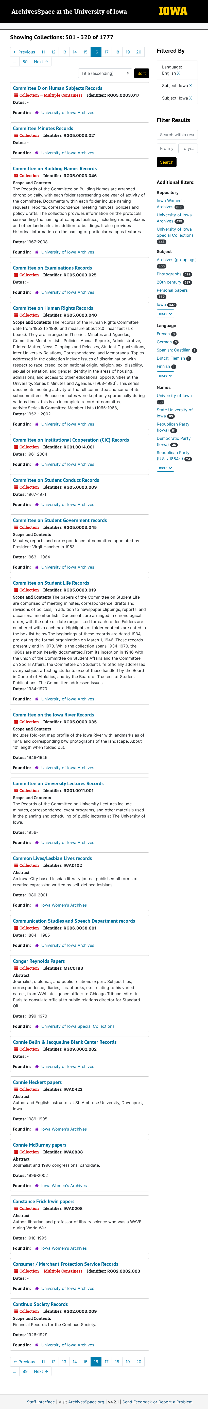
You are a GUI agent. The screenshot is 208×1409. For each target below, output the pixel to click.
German (167, 341)
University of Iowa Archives (67, 112)
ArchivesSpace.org (86, 1401)
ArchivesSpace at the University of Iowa (69, 12)
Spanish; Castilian (176, 350)
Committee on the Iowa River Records (53, 714)
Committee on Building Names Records (55, 168)
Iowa (166, 304)
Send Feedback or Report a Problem (158, 1401)
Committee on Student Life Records (51, 583)
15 (85, 51)
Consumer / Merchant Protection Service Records (65, 1264)
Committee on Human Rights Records (53, 308)
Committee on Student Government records (60, 520)
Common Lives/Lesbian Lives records (52, 858)
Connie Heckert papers (37, 1082)
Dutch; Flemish (173, 358)
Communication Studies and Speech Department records (74, 921)
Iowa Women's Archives (64, 905)
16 (96, 51)
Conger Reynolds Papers (39, 961)
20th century (173, 282)
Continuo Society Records (40, 1304)
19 (128, 51)
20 (138, 51)
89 (25, 61)
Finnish (166, 366)
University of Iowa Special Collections (77, 1026)
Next (41, 61)
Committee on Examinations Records (52, 267)
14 (75, 51)
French (166, 333)
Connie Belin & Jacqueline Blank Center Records (64, 1042)
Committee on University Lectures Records (58, 783)
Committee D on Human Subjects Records (57, 88)
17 (107, 51)
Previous (24, 51)
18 (117, 51)
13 (64, 51)
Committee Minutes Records (43, 128)
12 (53, 51)
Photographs (173, 273)
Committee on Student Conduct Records (56, 480)
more (163, 313)
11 (43, 51)
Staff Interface (41, 1401)
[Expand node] (203, 26)
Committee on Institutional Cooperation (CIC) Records (71, 439)
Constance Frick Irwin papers (43, 1201)
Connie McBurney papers (39, 1145)
